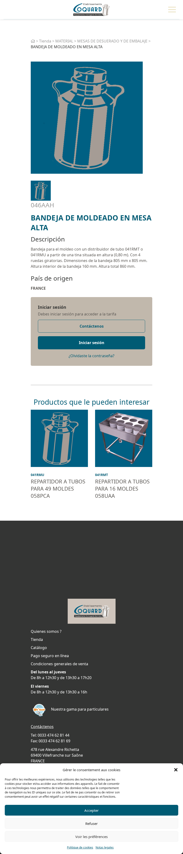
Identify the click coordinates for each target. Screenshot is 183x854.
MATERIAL (64, 41)
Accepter (91, 810)
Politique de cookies (80, 847)
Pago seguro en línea (50, 655)
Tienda (45, 41)
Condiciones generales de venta (59, 663)
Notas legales (105, 847)
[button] (175, 769)
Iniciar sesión (52, 307)
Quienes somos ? (46, 631)
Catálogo (39, 647)
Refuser (91, 823)
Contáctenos (92, 326)
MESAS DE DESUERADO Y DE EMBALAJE (112, 41)
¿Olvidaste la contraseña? (91, 355)
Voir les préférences (91, 836)
